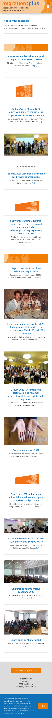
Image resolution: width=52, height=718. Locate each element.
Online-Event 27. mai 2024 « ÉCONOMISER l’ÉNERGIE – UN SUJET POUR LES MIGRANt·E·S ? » (26, 112)
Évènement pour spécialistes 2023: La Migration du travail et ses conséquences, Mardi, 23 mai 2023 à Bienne (26, 328)
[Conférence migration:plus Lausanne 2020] (26, 571)
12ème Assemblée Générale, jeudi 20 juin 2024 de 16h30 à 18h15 (26, 58)
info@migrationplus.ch (26, 686)
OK (43, 706)
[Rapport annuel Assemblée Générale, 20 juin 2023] (26, 258)
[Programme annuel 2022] (26, 431)
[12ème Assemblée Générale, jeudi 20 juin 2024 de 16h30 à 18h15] (26, 47)
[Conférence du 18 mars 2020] (26, 622)
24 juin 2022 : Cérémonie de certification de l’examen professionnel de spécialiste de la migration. (26, 394)
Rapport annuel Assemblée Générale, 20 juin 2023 (26, 270)
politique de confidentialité (14, 713)
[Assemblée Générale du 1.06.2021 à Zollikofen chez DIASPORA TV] (26, 525)
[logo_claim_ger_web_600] (21, 2)
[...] (35, 65)
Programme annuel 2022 (26, 450)
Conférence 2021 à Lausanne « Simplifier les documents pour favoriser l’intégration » (26, 497)
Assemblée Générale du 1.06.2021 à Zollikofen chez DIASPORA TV (26, 540)
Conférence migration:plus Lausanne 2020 (26, 590)
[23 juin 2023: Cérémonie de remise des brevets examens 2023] (26, 145)
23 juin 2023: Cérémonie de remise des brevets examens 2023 (26, 175)
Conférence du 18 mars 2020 (26, 639)
